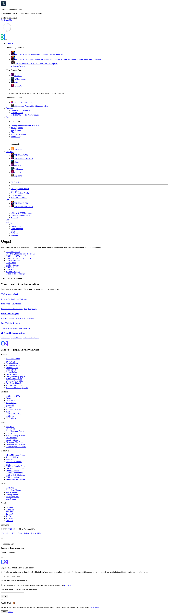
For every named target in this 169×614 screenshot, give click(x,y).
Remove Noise (12, 368)
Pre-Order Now (7, 20)
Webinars (9, 459)
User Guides (11, 499)
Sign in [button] (9, 222)
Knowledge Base (12, 497)
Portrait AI (10, 407)
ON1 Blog (10, 488)
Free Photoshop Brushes (15, 435)
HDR (8, 411)
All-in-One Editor (13, 359)
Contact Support (12, 470)
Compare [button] (9, 108)
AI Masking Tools (13, 365)
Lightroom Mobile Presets (16, 444)
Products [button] (9, 43)
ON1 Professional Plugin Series (18, 258)
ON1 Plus (10, 416)
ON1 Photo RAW (13, 396)
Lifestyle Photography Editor (17, 376)
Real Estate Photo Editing (16, 383)
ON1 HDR (10, 269)
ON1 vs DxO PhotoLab (15, 475)
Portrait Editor (11, 372)
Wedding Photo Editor (14, 381)
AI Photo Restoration (14, 385)
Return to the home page (15, 274)
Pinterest (9, 518)
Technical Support (13, 272)
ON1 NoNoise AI (13, 260)
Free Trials (10, 427)
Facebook (10, 507)
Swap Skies (10, 361)
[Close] (6, 39)
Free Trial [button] (9, 152)
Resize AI (10, 405)
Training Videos (12, 457)
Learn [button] (8, 117)
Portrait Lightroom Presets (16, 447)
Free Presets (10, 429)
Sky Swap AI (11, 403)
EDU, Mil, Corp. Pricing (15, 455)
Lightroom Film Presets (15, 442)
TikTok (9, 516)
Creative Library (12, 440)
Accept (4, 612)
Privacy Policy (23, 533)
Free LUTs (10, 433)
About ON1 (5, 533)
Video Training (12, 492)
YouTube (9, 512)
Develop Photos (12, 363)
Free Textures (11, 438)
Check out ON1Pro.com (15, 468)
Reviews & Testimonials (15, 479)
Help (14, 533)
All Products (11, 418)
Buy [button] (7, 200)
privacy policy (94, 607)
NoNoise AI (10, 400)
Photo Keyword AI (13, 409)
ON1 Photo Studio (13, 414)
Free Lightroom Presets (15, 431)
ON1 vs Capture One (14, 473)
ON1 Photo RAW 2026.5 (16, 256)
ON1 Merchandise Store (15, 466)
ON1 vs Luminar (12, 477)
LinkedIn (9, 521)
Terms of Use (36, 533)
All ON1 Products (13, 252)
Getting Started (12, 494)
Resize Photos (11, 374)
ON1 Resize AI (12, 267)
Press (8, 464)
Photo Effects (11, 370)
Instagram (10, 509)
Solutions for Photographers (17, 388)
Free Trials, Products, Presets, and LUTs (21, 254)
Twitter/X (9, 514)
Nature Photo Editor (14, 379)
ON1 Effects (11, 263)
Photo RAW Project (14, 462)
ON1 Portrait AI (12, 265)
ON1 (10, 529)
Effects (8, 398)
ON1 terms (67, 585)
